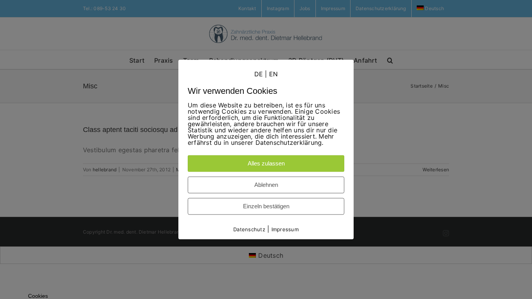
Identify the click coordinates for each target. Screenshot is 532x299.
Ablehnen (266, 184)
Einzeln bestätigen (266, 206)
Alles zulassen (266, 163)
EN (273, 74)
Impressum (285, 229)
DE (258, 74)
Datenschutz (249, 229)
